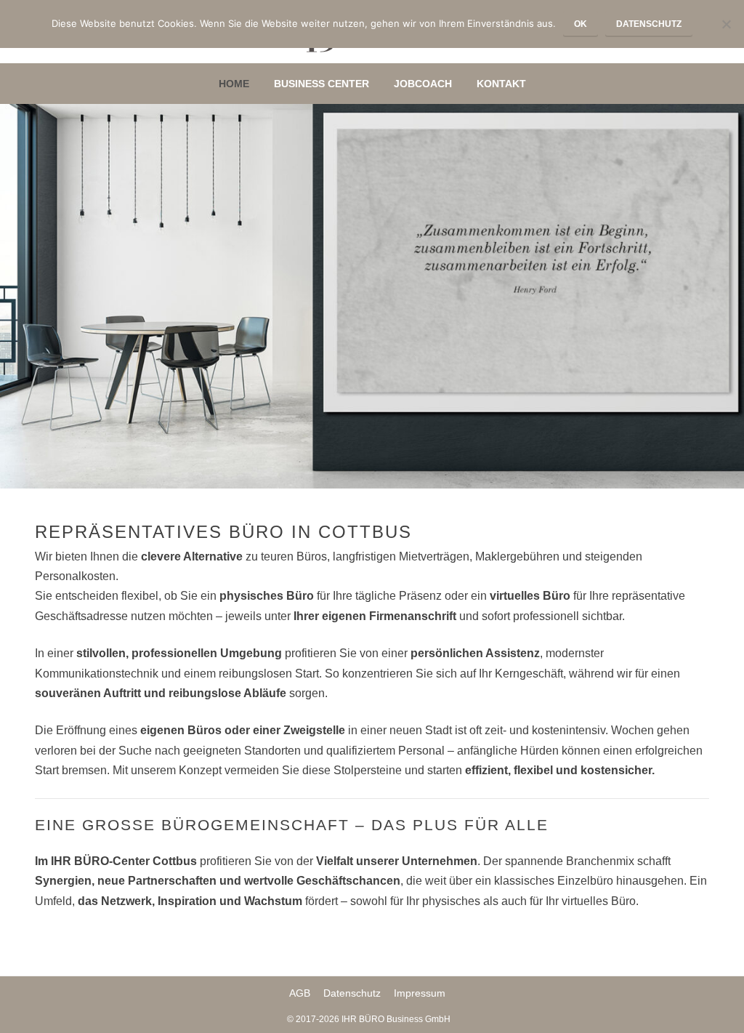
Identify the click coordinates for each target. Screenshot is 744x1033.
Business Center (321, 83)
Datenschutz (352, 993)
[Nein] (726, 24)
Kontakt (501, 83)
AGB (299, 993)
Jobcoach (423, 83)
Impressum (419, 993)
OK (580, 24)
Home (234, 83)
